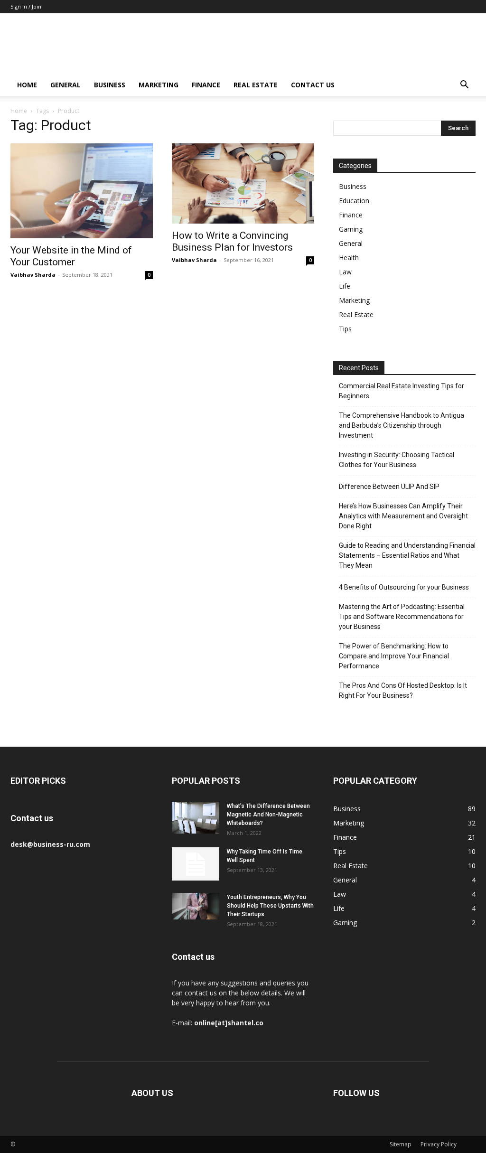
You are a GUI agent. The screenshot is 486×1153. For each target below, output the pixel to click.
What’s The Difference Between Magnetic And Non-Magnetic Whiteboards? (268, 814)
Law (345, 271)
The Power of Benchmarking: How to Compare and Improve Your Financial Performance (394, 656)
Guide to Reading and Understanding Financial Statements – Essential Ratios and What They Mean (407, 555)
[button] (464, 85)
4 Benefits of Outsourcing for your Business (404, 587)
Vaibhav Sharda (33, 274)
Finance (206, 84)
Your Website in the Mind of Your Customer (71, 256)
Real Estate (256, 84)
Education (354, 200)
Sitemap (400, 1144)
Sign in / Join (25, 6)
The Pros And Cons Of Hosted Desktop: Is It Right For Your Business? (403, 690)
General (65, 84)
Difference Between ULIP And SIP (389, 486)
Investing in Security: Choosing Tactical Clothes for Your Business (396, 460)
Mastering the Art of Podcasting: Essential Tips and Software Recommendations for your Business (402, 616)
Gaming (351, 229)
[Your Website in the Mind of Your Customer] (81, 190)
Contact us (313, 84)
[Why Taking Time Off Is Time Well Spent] (195, 864)
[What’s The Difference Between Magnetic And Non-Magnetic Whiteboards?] (195, 818)
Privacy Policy (439, 1144)
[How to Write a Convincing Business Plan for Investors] (243, 183)
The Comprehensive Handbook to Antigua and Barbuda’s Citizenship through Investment (401, 425)
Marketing (158, 84)
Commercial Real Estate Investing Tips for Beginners (401, 391)
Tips (345, 328)
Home (27, 84)
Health (349, 257)
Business (109, 84)
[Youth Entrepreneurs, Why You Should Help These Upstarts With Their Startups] (195, 906)
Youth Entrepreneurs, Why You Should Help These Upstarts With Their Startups (270, 906)
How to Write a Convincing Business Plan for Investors (232, 241)
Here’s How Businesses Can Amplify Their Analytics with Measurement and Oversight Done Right (403, 516)
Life (344, 286)
